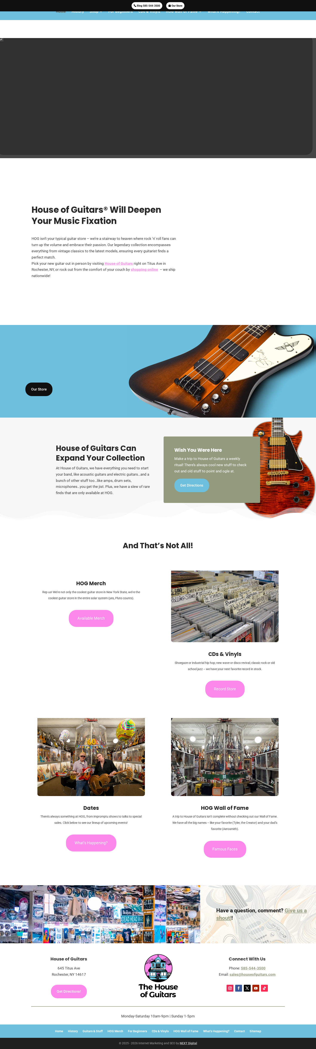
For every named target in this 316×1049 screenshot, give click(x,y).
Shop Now (158, 127)
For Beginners (120, 16)
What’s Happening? (224, 16)
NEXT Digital (188, 1029)
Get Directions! (69, 978)
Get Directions (191, 472)
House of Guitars (119, 250)
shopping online (144, 256)
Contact (253, 16)
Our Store (176, 5)
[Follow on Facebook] (238, 974)
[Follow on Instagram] (230, 974)
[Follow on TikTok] (264, 974)
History (78, 16)
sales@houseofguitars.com (253, 961)
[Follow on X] (247, 974)
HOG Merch (115, 1017)
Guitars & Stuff (93, 1017)
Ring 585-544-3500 (148, 5)
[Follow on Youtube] (255, 974)
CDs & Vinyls (149, 16)
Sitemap (255, 1017)
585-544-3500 (253, 955)
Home (61, 16)
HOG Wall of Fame (182, 16)
